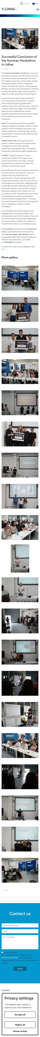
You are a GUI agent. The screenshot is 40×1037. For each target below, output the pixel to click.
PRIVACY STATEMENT (10, 957)
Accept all (20, 1014)
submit (20, 968)
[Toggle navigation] (37, 9)
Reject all (20, 1024)
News (3, 22)
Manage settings (20, 1031)
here (3, 249)
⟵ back (5, 890)
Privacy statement (20, 957)
